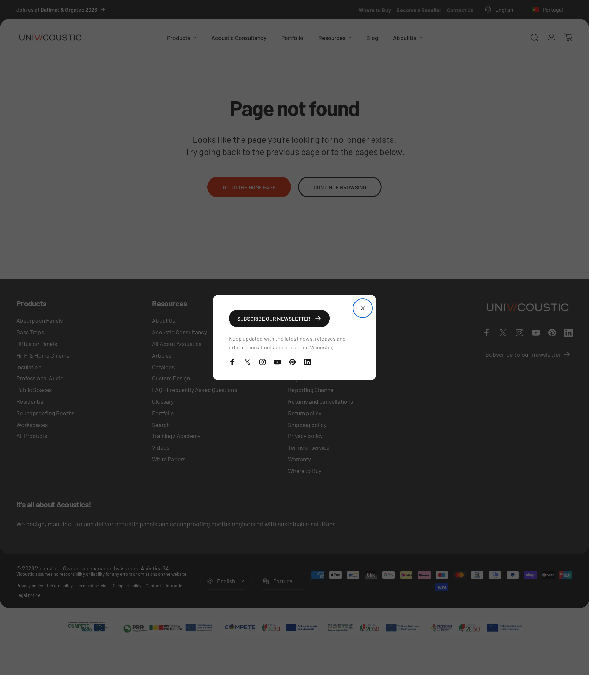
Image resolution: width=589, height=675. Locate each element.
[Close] (362, 308)
